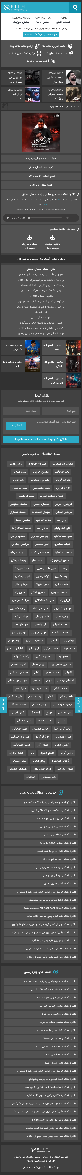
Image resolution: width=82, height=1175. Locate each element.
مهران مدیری (40, 705)
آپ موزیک (39, 1168)
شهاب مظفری (62, 544)
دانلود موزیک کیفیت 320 (52, 246)
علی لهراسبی (19, 488)
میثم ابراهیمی (26, 496)
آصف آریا (35, 713)
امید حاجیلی (60, 624)
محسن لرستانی (19, 672)
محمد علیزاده (23, 568)
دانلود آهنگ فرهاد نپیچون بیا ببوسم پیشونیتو (52, 900)
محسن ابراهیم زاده (60, 560)
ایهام (49, 680)
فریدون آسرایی (63, 504)
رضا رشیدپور (48, 777)
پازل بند (62, 520)
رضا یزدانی (18, 480)
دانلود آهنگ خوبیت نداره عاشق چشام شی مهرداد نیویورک (46, 892)
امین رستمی (22, 576)
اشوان (68, 672)
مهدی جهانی (39, 632)
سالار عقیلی (15, 464)
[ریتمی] (35, 7)
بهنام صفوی (47, 753)
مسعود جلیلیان (34, 640)
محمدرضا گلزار (18, 705)
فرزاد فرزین (63, 488)
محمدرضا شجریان (62, 464)
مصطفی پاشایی (18, 769)
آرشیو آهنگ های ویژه (21, 46)
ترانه (60, 200)
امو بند (53, 640)
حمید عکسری (40, 729)
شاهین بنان (67, 697)
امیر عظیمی (42, 544)
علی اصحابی (19, 729)
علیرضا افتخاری (37, 464)
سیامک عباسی (20, 600)
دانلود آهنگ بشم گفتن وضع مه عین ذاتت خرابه (51, 916)
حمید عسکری (18, 512)
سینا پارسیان (39, 688)
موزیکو (26, 1168)
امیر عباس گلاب (40, 552)
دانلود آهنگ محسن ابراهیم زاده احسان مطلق (48, 194)
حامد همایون (59, 592)
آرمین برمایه (61, 745)
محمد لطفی (60, 688)
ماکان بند (42, 528)
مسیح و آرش (22, 584)
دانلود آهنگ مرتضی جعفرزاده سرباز (58, 843)
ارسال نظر (16, 426)
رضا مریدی (34, 697)
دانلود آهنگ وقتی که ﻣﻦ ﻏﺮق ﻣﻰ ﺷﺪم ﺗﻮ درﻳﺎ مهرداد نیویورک (44, 933)
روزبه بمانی (61, 616)
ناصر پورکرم (51, 648)
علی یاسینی (40, 624)
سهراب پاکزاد (21, 616)
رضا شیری (61, 576)
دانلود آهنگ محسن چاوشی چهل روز (57, 827)
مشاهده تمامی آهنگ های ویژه (64, 107)
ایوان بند (64, 600)
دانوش (51, 697)
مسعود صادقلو (61, 632)
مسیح (61, 721)
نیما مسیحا (19, 761)
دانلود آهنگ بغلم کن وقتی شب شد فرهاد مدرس (51, 949)
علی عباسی (64, 713)
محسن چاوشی (41, 472)
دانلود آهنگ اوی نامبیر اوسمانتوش (58, 835)
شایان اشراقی (15, 648)
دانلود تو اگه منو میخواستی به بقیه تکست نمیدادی (49, 802)
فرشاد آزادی (42, 737)
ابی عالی (34, 648)
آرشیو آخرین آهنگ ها (53, 46)
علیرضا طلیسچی (46, 568)
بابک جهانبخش (41, 488)
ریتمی (45, 205)
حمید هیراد (43, 584)
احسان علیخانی (22, 745)
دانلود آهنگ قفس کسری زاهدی (60, 884)
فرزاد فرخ (69, 648)
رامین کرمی (66, 753)
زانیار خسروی (17, 608)
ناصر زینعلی (42, 616)
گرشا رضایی (42, 576)
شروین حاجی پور (60, 664)
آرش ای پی (17, 713)
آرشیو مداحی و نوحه (38, 61)
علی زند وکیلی (62, 528)
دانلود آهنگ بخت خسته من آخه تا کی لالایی (53, 810)
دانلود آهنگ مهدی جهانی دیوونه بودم (56, 818)
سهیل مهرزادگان (17, 680)
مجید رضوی (52, 672)
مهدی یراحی (17, 536)
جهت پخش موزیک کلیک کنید (41, 35)
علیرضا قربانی (63, 480)
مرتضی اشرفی (63, 512)
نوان (36, 672)
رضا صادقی (62, 472)
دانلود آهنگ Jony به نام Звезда (59, 859)
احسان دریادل (65, 680)
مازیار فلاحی (43, 520)
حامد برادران (16, 753)
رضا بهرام (13, 640)
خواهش (30, 777)
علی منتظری (15, 697)
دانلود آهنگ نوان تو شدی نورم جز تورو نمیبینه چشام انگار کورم (44, 924)
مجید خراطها (17, 552)
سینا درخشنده (39, 608)
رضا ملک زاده (21, 656)
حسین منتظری (44, 656)
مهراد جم (20, 688)
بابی (32, 753)
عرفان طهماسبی (62, 705)
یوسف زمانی (18, 560)
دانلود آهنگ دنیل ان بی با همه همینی (56, 851)
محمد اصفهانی (19, 504)
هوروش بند (21, 624)
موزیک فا (54, 1168)
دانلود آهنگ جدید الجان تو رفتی (59, 875)
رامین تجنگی (24, 721)
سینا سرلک (19, 472)
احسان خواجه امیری (52, 496)
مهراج (49, 713)
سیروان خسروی (63, 608)
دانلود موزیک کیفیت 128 (29, 246)
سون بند (19, 592)
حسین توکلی (38, 592)
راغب (64, 568)
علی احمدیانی (63, 737)
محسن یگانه (23, 520)
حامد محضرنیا (63, 552)
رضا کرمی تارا (62, 729)
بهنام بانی (68, 640)
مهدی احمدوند (41, 512)
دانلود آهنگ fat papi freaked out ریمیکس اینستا (50, 908)
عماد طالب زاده (42, 769)
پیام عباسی (38, 761)
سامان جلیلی (41, 504)
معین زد (63, 656)
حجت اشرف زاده (21, 528)
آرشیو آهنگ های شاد (55, 54)
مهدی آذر (42, 745)
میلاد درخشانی (20, 737)
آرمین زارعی (19, 632)
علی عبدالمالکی (63, 536)
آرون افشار (38, 664)
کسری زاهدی (18, 664)
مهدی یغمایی (65, 769)
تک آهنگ (34, 185)
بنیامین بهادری (39, 536)
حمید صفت (45, 721)
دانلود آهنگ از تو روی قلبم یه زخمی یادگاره (54, 941)
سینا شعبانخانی (44, 600)
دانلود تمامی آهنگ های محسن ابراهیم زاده (41, 259)
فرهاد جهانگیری (60, 761)
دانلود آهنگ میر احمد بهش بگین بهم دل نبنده (51, 957)
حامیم (36, 680)
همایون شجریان (39, 480)
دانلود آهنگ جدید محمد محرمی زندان (56, 867)
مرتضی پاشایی (20, 544)
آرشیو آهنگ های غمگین (22, 54)
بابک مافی (61, 584)
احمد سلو (37, 560)
